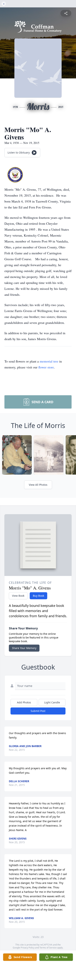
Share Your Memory (24, 648)
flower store (46, 367)
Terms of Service (48, 947)
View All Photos (38, 484)
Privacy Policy (27, 947)
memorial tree (49, 361)
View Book (18, 595)
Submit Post (38, 711)
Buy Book (38, 595)
